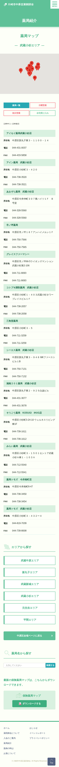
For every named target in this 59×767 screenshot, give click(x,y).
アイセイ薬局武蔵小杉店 (19, 133)
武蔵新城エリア (30, 584)
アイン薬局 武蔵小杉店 (19, 162)
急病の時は (9, 748)
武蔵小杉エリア (30, 596)
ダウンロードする (31, 703)
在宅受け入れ (43, 113)
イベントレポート (38, 733)
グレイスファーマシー (17, 254)
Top (51, 762)
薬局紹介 (8, 743)
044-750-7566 (19, 239)
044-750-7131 (19, 369)
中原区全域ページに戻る (29, 635)
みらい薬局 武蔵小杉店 (19, 446)
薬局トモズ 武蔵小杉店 (19, 508)
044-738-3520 (19, 177)
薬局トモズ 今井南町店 (19, 479)
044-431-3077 (19, 398)
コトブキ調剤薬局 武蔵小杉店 (22, 287)
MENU (54, 6)
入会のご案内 (10, 738)
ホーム (7, 728)
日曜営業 (43, 105)
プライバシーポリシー (40, 738)
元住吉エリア (30, 607)
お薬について (10, 753)
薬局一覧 (16, 105)
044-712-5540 (19, 465)
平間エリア (29, 619)
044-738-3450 (19, 494)
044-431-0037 (19, 148)
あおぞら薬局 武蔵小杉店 (20, 191)
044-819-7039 (19, 523)
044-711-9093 (19, 273)
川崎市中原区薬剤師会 (20, 4)
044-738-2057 (19, 306)
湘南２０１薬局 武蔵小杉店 (21, 383)
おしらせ (34, 728)
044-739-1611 (19, 431)
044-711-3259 (19, 335)
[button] (37, 68)
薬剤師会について (12, 733)
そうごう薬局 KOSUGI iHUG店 (24, 413)
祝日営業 (16, 113)
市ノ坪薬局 (12, 225)
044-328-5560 (19, 210)
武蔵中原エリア (30, 560)
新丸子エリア (30, 572)
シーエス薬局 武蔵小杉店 (20, 350)
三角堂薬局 (12, 321)
